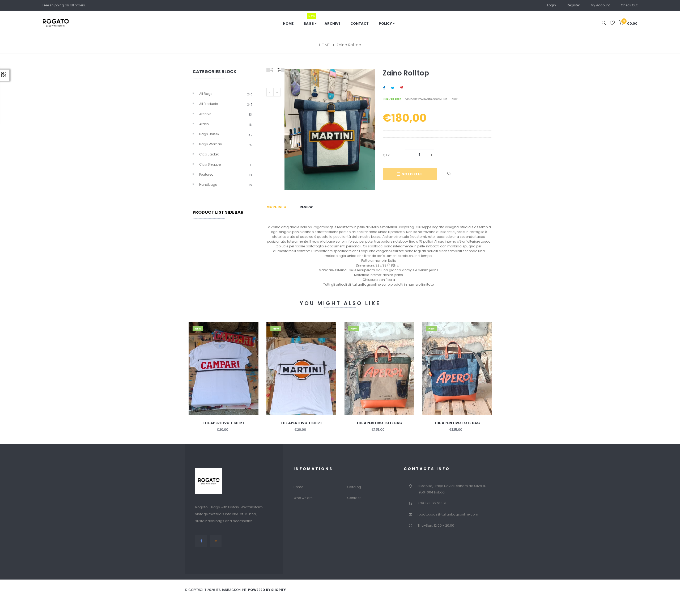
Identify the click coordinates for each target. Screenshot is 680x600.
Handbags (225, 184)
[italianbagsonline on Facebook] (201, 541)
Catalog (354, 487)
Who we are (303, 498)
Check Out (629, 5)
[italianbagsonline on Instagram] (215, 541)
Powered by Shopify (267, 590)
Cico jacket (225, 154)
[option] (223, 383)
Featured (225, 174)
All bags (226, 93)
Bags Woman (225, 144)
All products (226, 104)
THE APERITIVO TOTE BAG (379, 422)
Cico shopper (225, 164)
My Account (600, 5)
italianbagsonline (432, 99)
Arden (225, 124)
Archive (225, 114)
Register (573, 5)
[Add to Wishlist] (449, 174)
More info (276, 206)
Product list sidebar (218, 212)
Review (306, 206)
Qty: (386, 155)
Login (551, 5)
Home (298, 487)
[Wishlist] (612, 23)
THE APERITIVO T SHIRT (223, 422)
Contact (354, 498)
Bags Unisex (226, 134)
